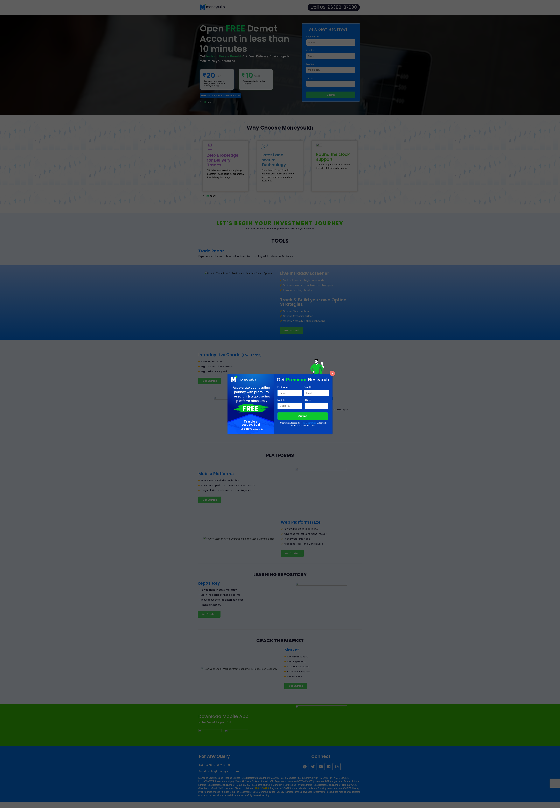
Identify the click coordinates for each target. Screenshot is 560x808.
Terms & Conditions (308, 423)
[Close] (332, 373)
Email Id (308, 387)
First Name (283, 387)
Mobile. (281, 400)
